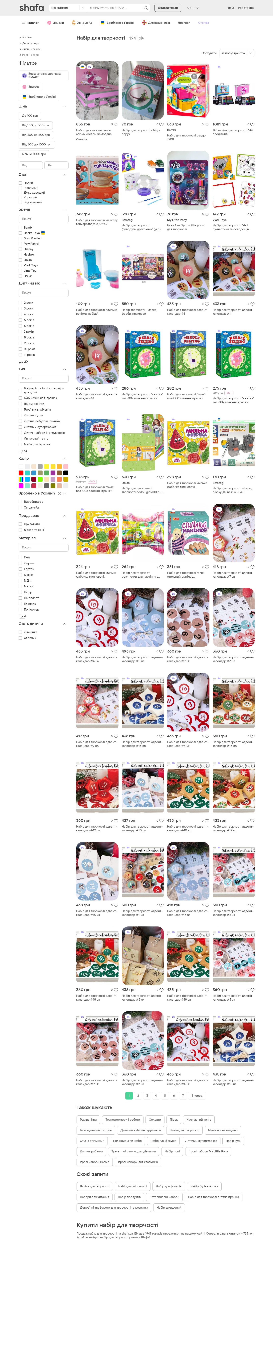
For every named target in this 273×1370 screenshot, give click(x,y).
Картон (29, 569)
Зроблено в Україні (120, 23)
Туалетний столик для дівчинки (134, 1151)
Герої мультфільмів (37, 410)
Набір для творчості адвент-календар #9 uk (187, 659)
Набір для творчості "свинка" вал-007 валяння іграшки (142, 396)
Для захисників (159, 23)
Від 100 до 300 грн (35, 125)
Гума (27, 557)
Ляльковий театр (36, 439)
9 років (29, 343)
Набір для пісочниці (132, 1186)
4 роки (29, 314)
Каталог (33, 23)
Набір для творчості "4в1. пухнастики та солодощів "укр (231, 227)
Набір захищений (169, 1208)
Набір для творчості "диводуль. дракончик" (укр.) (141, 227)
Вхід (231, 8)
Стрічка (203, 23)
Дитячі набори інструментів (44, 433)
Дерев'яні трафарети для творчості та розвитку (114, 1208)
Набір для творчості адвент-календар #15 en (142, 744)
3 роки (28, 308)
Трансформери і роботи (123, 1120)
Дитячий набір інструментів (141, 1130)
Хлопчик (30, 638)
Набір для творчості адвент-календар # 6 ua (187, 913)
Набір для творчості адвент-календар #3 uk (233, 659)
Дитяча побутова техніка (42, 421)
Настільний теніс (198, 1120)
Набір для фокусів (163, 1141)
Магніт (29, 575)
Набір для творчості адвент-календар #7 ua (233, 575)
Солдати (155, 1120)
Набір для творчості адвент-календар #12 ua (96, 828)
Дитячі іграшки (31, 49)
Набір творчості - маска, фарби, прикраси (139, 312)
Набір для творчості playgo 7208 (186, 137)
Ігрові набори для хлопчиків (138, 1162)
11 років (29, 355)
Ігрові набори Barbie (94, 1162)
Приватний (32, 524)
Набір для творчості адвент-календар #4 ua (96, 659)
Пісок (174, 1120)
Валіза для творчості (184, 1130)
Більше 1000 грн (34, 154)
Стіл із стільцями (92, 1141)
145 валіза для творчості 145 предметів (233, 132)
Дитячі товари (30, 43)
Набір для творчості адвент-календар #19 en (187, 828)
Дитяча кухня (33, 415)
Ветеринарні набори (164, 1197)
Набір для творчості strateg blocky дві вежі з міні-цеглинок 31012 (232, 490)
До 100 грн (30, 116)
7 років (29, 332)
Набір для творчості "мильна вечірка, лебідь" (96, 312)
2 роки (28, 303)
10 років (30, 349)
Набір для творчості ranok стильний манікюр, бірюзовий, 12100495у (185, 575)
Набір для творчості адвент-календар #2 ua (142, 913)
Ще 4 (22, 616)
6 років (29, 326)
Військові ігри (34, 404)
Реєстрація (246, 8)
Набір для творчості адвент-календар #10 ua (142, 828)
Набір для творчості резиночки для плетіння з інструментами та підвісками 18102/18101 (143, 575)
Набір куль (233, 1141)
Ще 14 (23, 451)
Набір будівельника (204, 1186)
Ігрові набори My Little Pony (208, 1151)
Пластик (30, 604)
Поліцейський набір (127, 1141)
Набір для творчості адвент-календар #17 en (233, 828)
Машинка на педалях (223, 1130)
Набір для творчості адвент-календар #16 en (233, 744)
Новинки (184, 23)
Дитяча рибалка (91, 1151)
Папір (28, 592)
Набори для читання (94, 1197)
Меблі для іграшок (37, 444)
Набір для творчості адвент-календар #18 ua (96, 998)
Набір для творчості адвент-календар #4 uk (187, 744)
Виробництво (33, 502)
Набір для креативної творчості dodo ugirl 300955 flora (142, 490)
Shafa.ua (27, 37)
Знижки (58, 23)
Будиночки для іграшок (40, 398)
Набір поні (172, 1151)
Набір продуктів (129, 1197)
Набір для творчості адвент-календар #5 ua (142, 659)
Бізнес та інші (34, 530)
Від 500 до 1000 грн (37, 144)
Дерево (29, 563)
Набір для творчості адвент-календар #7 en (96, 744)
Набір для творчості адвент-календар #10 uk (96, 913)
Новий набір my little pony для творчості (185, 227)
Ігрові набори (30, 55)
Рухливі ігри (88, 1120)
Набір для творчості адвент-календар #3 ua (233, 998)
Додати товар (168, 8)
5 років (29, 320)
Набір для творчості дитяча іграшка (213, 1197)
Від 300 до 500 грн (36, 135)
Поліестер (31, 610)
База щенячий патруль (96, 1130)
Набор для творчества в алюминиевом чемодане (94, 132)
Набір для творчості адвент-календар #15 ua (233, 1082)
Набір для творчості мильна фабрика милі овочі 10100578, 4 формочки (187, 485)
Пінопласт (31, 598)
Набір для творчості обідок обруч (141, 132)
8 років (29, 337)
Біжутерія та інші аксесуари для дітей (44, 390)
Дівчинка (30, 632)
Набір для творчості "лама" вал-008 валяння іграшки (186, 396)
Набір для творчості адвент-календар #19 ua (187, 998)
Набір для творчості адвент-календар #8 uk (142, 998)
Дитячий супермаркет (201, 1141)
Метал (28, 586)
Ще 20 (23, 362)
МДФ (27, 581)
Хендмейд (84, 23)
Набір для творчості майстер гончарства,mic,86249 (97, 222)
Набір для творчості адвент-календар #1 (187, 312)
